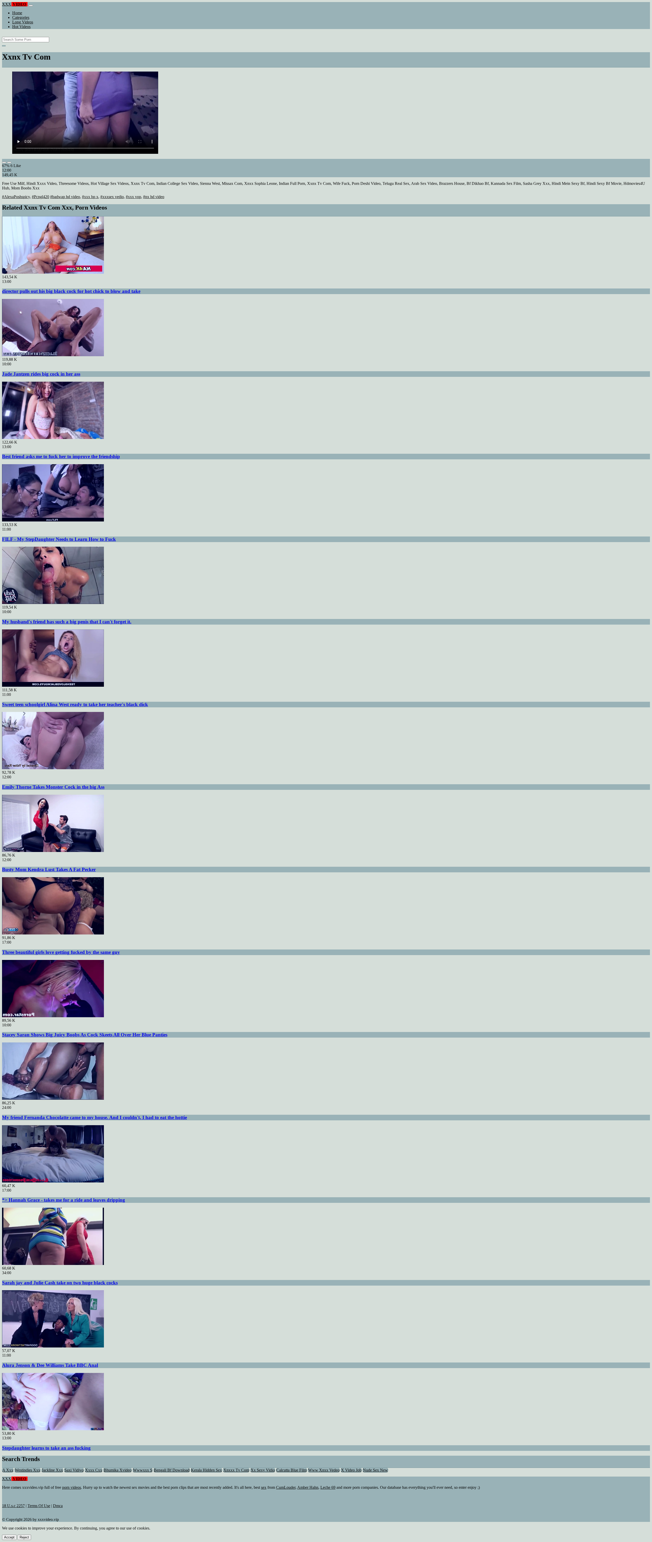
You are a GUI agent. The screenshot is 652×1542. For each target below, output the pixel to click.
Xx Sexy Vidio (263, 1470)
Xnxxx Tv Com (236, 1470)
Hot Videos (21, 26)
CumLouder (285, 1487)
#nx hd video (153, 197)
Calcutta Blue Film (291, 1470)
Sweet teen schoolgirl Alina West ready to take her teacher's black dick (75, 704)
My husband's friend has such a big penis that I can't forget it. (66, 621)
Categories (20, 17)
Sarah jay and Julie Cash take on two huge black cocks (60, 1282)
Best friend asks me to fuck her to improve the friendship (61, 456)
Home (17, 13)
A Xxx (7, 1470)
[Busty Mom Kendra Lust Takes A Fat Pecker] (53, 850)
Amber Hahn (307, 1487)
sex (263, 1487)
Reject (24, 1537)
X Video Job (351, 1470)
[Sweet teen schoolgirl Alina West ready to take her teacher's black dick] (53, 685)
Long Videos (22, 22)
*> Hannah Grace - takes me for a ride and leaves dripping (63, 1200)
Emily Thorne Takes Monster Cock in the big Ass (53, 787)
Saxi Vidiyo (74, 1470)
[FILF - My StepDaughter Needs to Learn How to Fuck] (53, 520)
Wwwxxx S (142, 1470)
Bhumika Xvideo (117, 1470)
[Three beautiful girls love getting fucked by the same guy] (53, 933)
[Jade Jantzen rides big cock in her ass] (53, 355)
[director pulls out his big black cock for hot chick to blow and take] (53, 272)
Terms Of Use (39, 1506)
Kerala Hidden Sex (206, 1470)
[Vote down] (9, 162)
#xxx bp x (90, 197)
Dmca (58, 1506)
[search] (4, 45)
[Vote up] (4, 162)
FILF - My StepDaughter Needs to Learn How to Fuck (59, 539)
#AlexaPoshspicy (16, 197)
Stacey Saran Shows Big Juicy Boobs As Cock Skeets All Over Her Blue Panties (84, 1034)
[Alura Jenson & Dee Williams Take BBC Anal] (53, 1346)
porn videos (71, 1487)
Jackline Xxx (52, 1470)
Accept (9, 1537)
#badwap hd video (65, 197)
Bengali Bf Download (171, 1470)
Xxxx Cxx (93, 1470)
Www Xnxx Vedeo (323, 1470)
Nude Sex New (375, 1470)
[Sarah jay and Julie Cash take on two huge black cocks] (53, 1263)
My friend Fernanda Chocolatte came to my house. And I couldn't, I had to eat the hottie (94, 1117)
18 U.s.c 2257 (13, 1506)
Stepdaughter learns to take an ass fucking (46, 1448)
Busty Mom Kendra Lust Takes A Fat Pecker (49, 869)
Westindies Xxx (27, 1470)
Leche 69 (327, 1487)
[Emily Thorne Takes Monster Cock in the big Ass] (53, 768)
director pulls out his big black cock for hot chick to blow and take (71, 291)
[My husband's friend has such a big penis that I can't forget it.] (53, 602)
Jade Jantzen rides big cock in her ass (41, 374)
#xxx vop (133, 197)
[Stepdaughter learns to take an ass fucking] (53, 1429)
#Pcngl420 (40, 197)
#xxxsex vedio (112, 197)
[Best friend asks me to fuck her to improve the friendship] (53, 437)
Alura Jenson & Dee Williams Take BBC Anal (50, 1365)
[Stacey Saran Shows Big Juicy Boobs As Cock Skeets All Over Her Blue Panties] (53, 1016)
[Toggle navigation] (31, 5)
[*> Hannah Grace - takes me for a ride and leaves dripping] (53, 1181)
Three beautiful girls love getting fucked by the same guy (61, 952)
